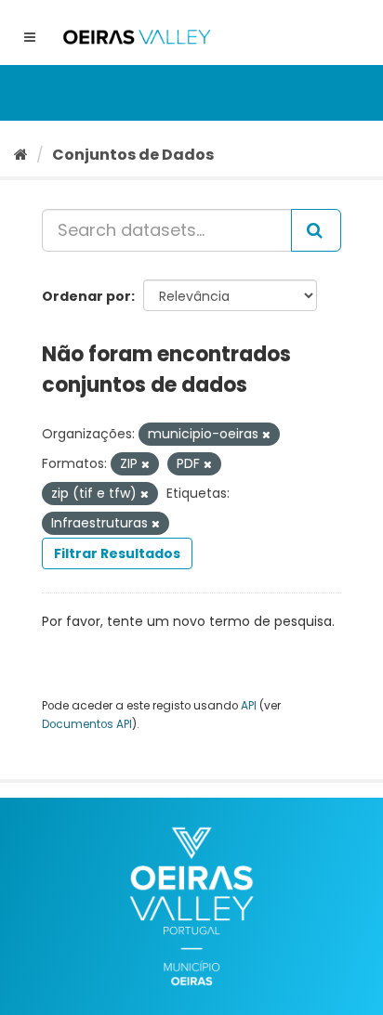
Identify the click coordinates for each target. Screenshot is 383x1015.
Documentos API (87, 724)
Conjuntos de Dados (133, 154)
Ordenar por (86, 296)
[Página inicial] (21, 154)
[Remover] (266, 434)
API (249, 705)
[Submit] (316, 230)
